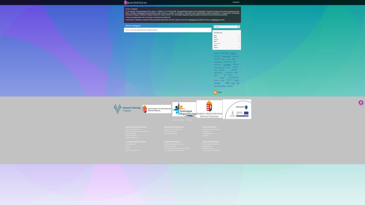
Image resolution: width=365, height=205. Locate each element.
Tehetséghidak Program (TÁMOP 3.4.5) (173, 129)
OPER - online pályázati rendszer (210, 144)
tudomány (230, 86)
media (233, 53)
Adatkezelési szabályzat (178, 120)
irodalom (227, 64)
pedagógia (235, 56)
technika (216, 80)
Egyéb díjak (205, 135)
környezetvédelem (220, 86)
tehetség (217, 59)
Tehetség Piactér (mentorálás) (132, 150)
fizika (233, 83)
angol (222, 80)
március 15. (229, 79)
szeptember (217, 43)
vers (228, 68)
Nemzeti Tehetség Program (170, 131)
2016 (215, 35)
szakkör (221, 70)
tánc (233, 59)
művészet (218, 62)
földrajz (230, 75)
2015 (215, 41)
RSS (220, 92)
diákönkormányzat (219, 67)
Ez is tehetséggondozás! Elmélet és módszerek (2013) (176, 148)
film (225, 75)
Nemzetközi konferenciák (170, 146)
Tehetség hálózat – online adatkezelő (211, 150)
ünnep (229, 59)
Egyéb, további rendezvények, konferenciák (174, 150)
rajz (238, 83)
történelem (225, 53)
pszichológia (229, 72)
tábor (234, 61)
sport (236, 80)
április (215, 37)
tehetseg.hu (236, 2)
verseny (234, 70)
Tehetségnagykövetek (208, 133)
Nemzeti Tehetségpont (130, 133)
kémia (216, 75)
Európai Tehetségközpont (131, 135)
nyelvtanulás (227, 61)
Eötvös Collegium (233, 77)
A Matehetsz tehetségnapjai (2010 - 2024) (173, 144)
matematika (226, 56)
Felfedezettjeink (206, 131)
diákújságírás (218, 72)
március (216, 39)
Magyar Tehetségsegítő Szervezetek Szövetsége (136, 131)
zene (228, 82)
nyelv (215, 70)
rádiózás (216, 53)
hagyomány (217, 64)
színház (221, 77)
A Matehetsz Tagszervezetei (132, 137)
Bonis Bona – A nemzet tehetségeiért (211, 129)
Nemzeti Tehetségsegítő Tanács (132, 129)
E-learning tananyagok (130, 144)
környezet (217, 56)
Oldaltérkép (189, 120)
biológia (217, 83)
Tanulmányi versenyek (208, 148)
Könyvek (127, 148)
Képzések (127, 146)
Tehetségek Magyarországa (170, 133)
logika (223, 59)
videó (236, 72)
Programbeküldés (207, 146)
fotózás (235, 64)
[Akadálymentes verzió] (360, 102)
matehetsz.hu (215, 20)
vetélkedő (235, 67)
